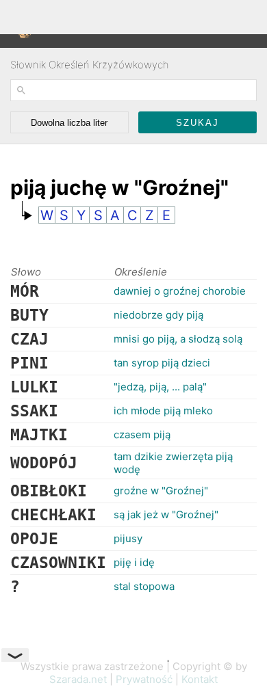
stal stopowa (144, 586)
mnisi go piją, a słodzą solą (178, 338)
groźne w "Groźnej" (161, 490)
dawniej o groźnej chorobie (180, 290)
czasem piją (142, 434)
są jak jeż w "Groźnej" (166, 514)
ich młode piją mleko (163, 410)
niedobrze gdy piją (158, 314)
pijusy (128, 538)
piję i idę (134, 562)
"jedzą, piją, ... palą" (160, 386)
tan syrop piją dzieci (162, 362)
